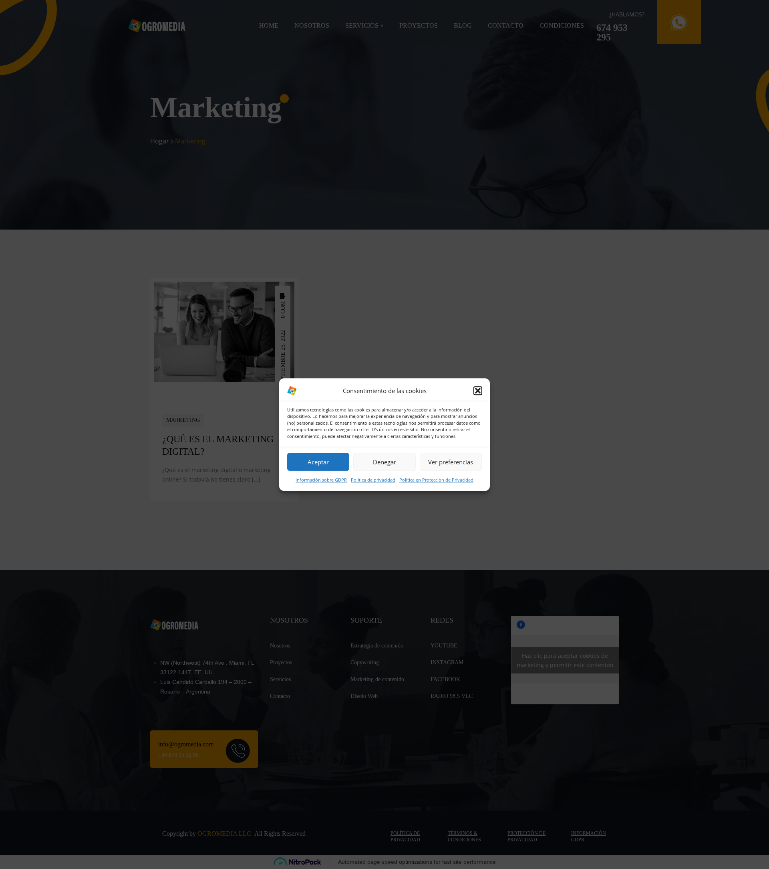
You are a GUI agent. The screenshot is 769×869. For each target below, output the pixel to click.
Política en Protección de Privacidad (436, 480)
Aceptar (318, 462)
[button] (478, 391)
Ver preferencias (450, 462)
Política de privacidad (373, 480)
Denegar (384, 462)
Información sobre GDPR (321, 480)
